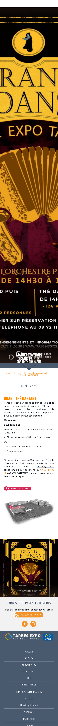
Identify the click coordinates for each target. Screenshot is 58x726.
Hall (29, 678)
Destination (29, 719)
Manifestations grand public (36, 373)
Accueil (29, 651)
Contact (29, 698)
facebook (24, 623)
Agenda (29, 658)
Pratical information (29, 691)
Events (17, 373)
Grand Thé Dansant (29, 375)
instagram (33, 623)
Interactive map (29, 684)
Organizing (29, 664)
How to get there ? (29, 705)
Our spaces (29, 671)
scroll (29, 367)
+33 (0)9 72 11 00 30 (31, 614)
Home (7, 373)
